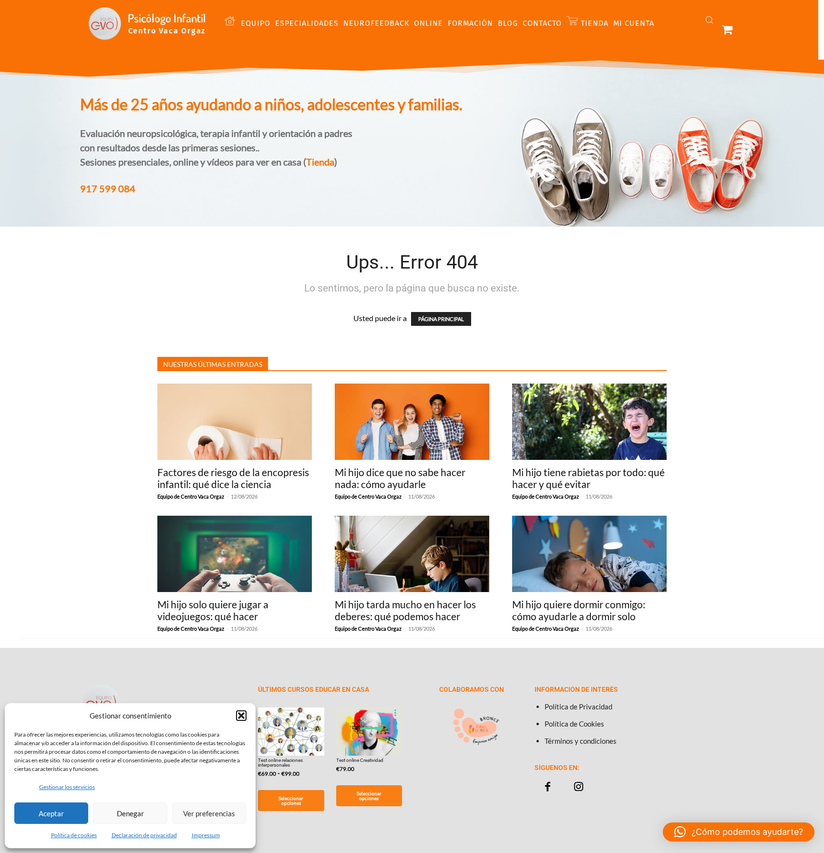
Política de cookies (74, 835)
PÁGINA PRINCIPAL (441, 319)
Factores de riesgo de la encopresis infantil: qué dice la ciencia (233, 478)
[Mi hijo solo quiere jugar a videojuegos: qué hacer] (234, 554)
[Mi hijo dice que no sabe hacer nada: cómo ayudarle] (412, 422)
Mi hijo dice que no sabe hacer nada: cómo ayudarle (400, 478)
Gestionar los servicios (67, 787)
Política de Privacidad (578, 706)
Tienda (320, 161)
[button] (241, 715)
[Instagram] (579, 787)
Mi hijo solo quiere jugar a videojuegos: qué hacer (212, 610)
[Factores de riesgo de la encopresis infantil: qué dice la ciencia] (234, 422)
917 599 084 (107, 188)
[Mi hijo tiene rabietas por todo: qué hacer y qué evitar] (589, 422)
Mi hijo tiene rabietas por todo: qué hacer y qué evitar (588, 478)
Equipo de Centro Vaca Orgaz (190, 496)
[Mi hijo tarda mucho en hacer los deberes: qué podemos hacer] (412, 554)
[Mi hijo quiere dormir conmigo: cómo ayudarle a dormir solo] (589, 554)
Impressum (206, 835)
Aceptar (51, 813)
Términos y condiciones (581, 741)
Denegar (130, 813)
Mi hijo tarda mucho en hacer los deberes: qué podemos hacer (405, 610)
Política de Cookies (574, 723)
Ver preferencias (209, 813)
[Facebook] (548, 787)
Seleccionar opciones (290, 800)
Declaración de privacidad (144, 835)
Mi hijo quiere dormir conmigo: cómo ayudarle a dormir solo (578, 610)
